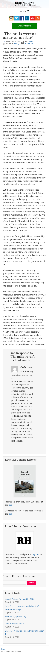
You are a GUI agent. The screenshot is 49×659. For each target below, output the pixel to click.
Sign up (35, 554)
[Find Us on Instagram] (11, 18)
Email (3, 649)
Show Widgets (24, 25)
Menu (25, 10)
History (16, 44)
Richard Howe (24, 2)
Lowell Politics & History (24, 5)
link (10, 504)
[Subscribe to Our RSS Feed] (37, 18)
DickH (30, 41)
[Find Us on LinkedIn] (27, 18)
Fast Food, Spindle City (15, 616)
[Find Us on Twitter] (16, 18)
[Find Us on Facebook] (21, 18)
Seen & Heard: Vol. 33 (15, 623)
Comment (29, 44)
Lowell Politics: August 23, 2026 (20, 599)
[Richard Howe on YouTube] (32, 18)
